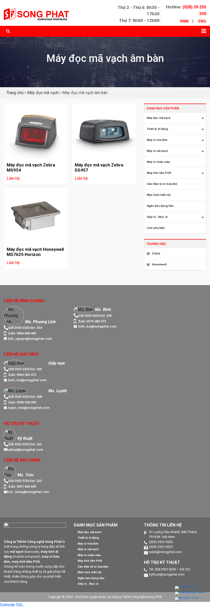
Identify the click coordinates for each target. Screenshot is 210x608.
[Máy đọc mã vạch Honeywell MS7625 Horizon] (36, 216)
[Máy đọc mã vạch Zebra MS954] (36, 132)
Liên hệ (13, 178)
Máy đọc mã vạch (43, 92)
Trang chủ (15, 92)
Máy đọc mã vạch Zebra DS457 (99, 167)
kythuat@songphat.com (167, 574)
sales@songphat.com (165, 552)
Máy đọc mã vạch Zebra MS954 (31, 167)
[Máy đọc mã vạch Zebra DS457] (104, 132)
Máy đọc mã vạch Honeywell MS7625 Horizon (35, 252)
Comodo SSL (12, 604)
